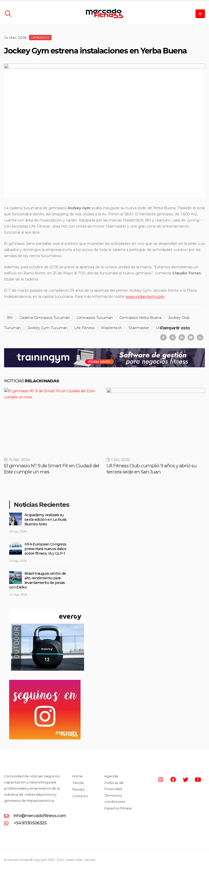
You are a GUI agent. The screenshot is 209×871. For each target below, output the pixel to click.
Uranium (163, 328)
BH (10, 317)
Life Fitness (84, 328)
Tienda (78, 783)
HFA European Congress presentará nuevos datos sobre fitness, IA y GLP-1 (45, 549)
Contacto (80, 796)
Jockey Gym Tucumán (48, 328)
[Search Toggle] (8, 13)
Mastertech (111, 328)
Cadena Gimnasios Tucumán (44, 317)
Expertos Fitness (118, 808)
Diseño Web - (80, 860)
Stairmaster (138, 328)
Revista (78, 789)
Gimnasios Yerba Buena (141, 317)
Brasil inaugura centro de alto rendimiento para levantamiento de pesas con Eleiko (37, 580)
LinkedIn (181, 337)
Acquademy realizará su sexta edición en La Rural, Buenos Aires (45, 519)
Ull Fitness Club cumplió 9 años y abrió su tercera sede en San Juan (152, 469)
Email (191, 337)
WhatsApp (200, 337)
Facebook (163, 337)
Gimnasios (40, 37)
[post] (15, 518)
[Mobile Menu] (200, 13)
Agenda (111, 776)
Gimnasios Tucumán (95, 317)
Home (77, 776)
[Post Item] (53, 420)
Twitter (172, 337)
